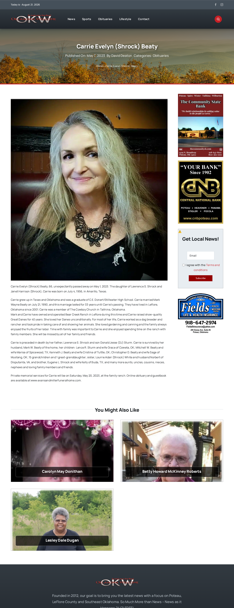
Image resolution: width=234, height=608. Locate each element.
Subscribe (201, 278)
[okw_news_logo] (33, 16)
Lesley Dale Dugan (62, 540)
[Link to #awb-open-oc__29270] (218, 19)
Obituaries (161, 55)
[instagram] (221, 4)
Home (99, 66)
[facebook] (215, 4)
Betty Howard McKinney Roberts (171, 471)
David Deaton (121, 55)
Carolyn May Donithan (62, 471)
